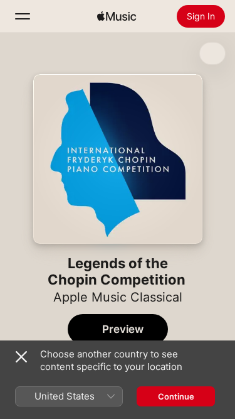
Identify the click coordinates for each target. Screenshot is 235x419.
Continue (176, 396)
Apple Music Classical (117, 297)
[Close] (21, 356)
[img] (116, 16)
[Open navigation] (22, 16)
